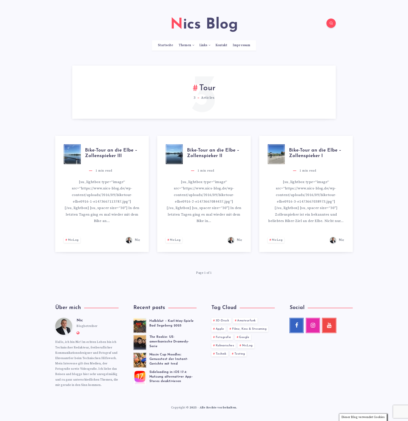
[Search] (331, 23)
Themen (185, 45)
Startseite (165, 45)
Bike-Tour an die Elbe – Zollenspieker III (111, 153)
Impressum (241, 45)
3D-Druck (222, 320)
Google (244, 337)
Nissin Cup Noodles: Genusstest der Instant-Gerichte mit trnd (168, 359)
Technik (221, 353)
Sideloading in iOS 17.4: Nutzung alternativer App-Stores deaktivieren (171, 377)
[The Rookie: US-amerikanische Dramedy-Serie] (139, 342)
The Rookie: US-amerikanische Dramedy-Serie (169, 341)
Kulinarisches (225, 345)
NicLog (73, 240)
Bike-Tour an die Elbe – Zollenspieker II (213, 153)
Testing (239, 353)
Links (203, 45)
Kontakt (221, 45)
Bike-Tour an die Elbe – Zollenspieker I (315, 153)
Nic (79, 320)
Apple (220, 329)
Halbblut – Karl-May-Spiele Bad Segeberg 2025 (171, 323)
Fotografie (223, 337)
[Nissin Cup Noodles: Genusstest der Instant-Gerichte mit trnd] (139, 359)
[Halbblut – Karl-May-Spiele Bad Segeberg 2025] (139, 325)
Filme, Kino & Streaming (249, 329)
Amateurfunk (246, 320)
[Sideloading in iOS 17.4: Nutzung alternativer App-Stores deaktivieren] (139, 377)
